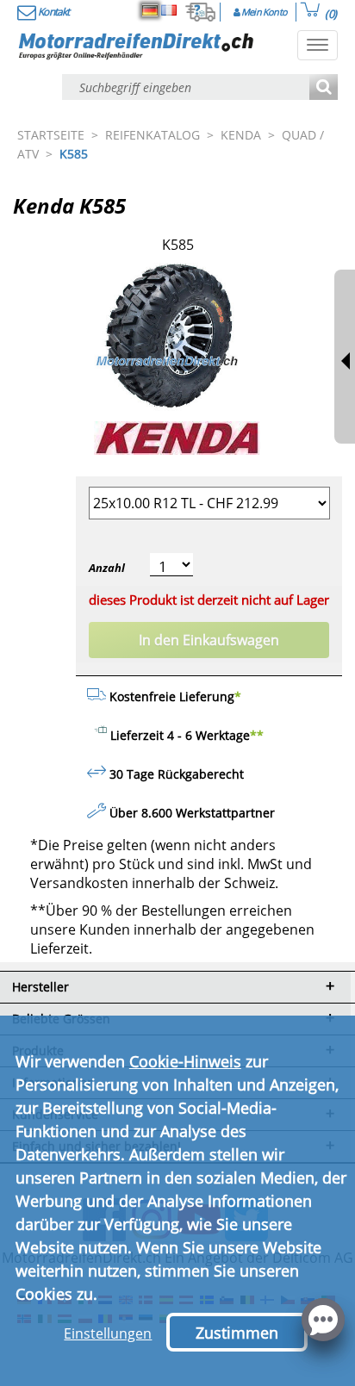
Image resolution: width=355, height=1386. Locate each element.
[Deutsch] (150, 10)
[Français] (169, 10)
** (257, 735)
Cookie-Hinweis (185, 1061)
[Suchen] (323, 88)
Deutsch (150, 10)
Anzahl (107, 567)
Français (169, 10)
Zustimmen (237, 1332)
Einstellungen (108, 1333)
